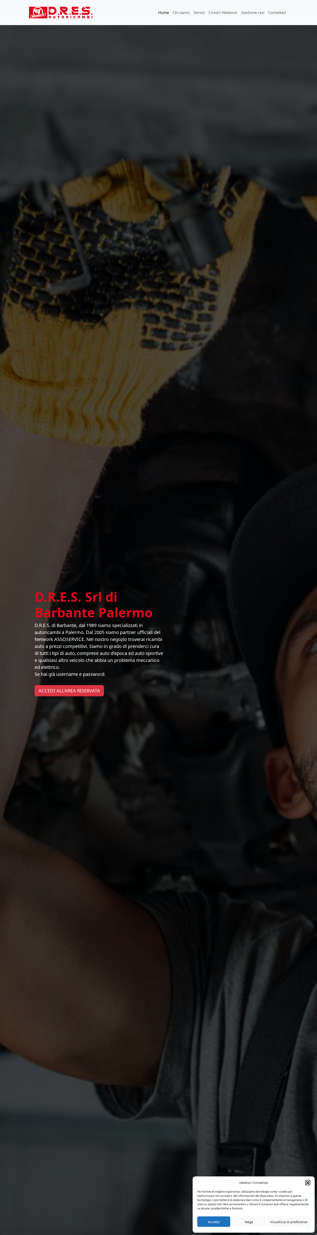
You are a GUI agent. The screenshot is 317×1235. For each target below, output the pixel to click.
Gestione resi (252, 12)
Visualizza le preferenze (288, 1221)
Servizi (199, 12)
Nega (249, 1221)
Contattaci (277, 12)
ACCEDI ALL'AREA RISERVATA (69, 690)
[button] (307, 1182)
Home (163, 12)
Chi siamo (181, 12)
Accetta (214, 1221)
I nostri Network (223, 12)
